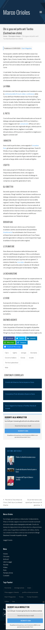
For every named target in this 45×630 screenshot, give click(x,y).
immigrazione (19, 588)
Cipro (7, 353)
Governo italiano (10, 358)
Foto (4, 570)
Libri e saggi (7, 562)
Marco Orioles (16, 12)
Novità (5, 565)
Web (6, 367)
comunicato (24, 124)
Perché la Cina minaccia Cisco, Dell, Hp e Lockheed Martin (12, 502)
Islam (29, 588)
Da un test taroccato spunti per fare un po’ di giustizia (33, 502)
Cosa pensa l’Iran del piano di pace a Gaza (20, 394)
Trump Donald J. (32, 597)
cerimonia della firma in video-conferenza (19, 94)
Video (5, 567)
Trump (21, 597)
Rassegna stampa (15, 36)
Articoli (6, 559)
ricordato (20, 262)
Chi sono (6, 556)
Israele (31, 358)
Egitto (15, 353)
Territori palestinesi (11, 363)
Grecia (23, 358)
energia (23, 353)
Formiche (7, 588)
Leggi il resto (7, 540)
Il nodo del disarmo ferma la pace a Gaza (19, 382)
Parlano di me (8, 573)
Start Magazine (27, 48)
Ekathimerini (7, 232)
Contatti (6, 575)
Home (5, 36)
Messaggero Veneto (11, 592)
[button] (41, 12)
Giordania (33, 353)
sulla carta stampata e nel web (21, 524)
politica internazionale (30, 592)
